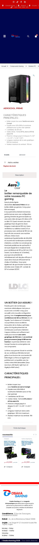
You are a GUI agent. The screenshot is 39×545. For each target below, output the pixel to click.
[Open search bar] (28, 36)
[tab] (19, 175)
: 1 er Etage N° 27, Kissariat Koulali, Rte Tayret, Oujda (19, 523)
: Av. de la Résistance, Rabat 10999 (18, 519)
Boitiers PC (32, 66)
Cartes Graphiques (27, 438)
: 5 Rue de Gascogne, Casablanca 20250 (16, 514)
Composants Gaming (17, 66)
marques (6, 438)
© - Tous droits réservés (19, 540)
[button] (4, 36)
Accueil (4, 66)
